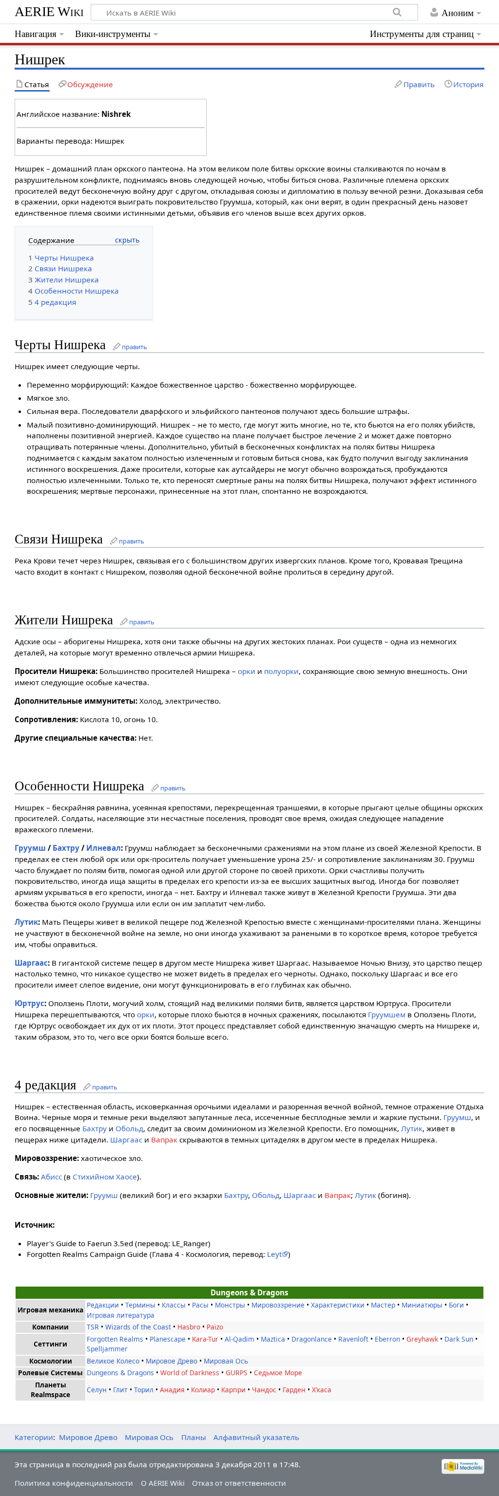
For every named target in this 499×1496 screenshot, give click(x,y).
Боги (456, 1304)
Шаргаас (31, 963)
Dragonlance (311, 1339)
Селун (97, 1389)
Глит (120, 1389)
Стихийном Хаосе (105, 1176)
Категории (34, 1437)
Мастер (383, 1304)
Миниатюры (422, 1304)
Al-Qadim (239, 1339)
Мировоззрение (278, 1304)
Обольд (129, 1128)
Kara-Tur (205, 1339)
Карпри (233, 1389)
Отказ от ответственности (239, 1483)
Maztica (273, 1339)
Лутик (26, 922)
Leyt (274, 1254)
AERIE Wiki (49, 11)
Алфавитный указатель (256, 1437)
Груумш (30, 848)
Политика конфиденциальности (74, 1483)
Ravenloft (353, 1339)
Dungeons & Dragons (120, 1372)
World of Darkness (189, 1372)
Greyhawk (422, 1339)
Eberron (387, 1339)
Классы (174, 1304)
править (134, 346)
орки (246, 671)
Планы (193, 1437)
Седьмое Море (278, 1372)
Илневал (103, 848)
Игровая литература (120, 1315)
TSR (93, 1326)
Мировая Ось (226, 1360)
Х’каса (321, 1389)
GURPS (237, 1372)
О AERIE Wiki (163, 1483)
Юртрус (29, 1003)
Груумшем (386, 1014)
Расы (200, 1304)
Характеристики (338, 1304)
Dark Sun (458, 1339)
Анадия (172, 1389)
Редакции (103, 1304)
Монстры (230, 1304)
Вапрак (164, 1139)
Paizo (215, 1326)
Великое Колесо (113, 1360)
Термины (140, 1304)
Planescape (168, 1339)
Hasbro (188, 1326)
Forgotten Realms (115, 1339)
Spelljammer (107, 1348)
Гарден (294, 1389)
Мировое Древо (171, 1360)
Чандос (264, 1389)
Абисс (51, 1176)
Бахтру (66, 848)
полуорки (281, 671)
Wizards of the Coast (138, 1326)
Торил (144, 1389)
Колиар (203, 1389)
